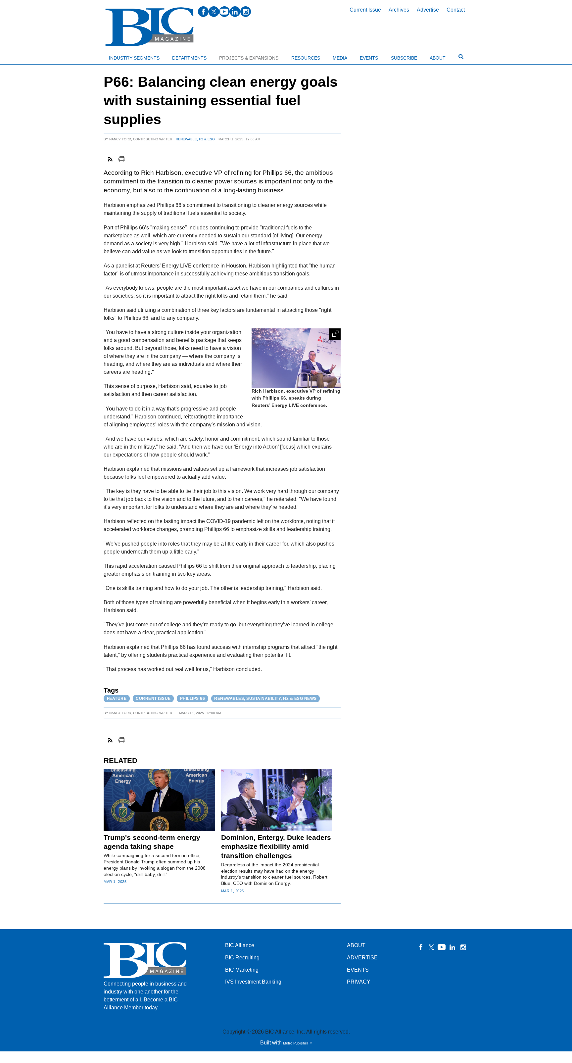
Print (121, 159)
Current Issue (365, 10)
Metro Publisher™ (297, 1043)
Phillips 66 (192, 698)
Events (369, 58)
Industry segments (134, 58)
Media (340, 58)
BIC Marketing (242, 970)
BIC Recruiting (242, 957)
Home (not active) (19, 56)
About (438, 58)
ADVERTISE (362, 957)
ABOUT (356, 945)
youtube (224, 11)
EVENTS (358, 970)
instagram (245, 11)
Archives (399, 10)
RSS (111, 159)
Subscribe (404, 58)
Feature (117, 698)
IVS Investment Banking (253, 982)
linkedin (235, 11)
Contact (456, 10)
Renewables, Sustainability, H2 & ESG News (265, 698)
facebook (203, 11)
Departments (189, 58)
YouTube (442, 947)
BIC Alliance (239, 945)
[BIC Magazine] (149, 27)
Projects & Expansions (248, 58)
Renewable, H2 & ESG (195, 139)
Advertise (428, 10)
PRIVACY (358, 982)
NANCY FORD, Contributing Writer (140, 139)
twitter (214, 11)
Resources (305, 58)
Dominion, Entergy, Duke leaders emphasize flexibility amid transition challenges (276, 846)
